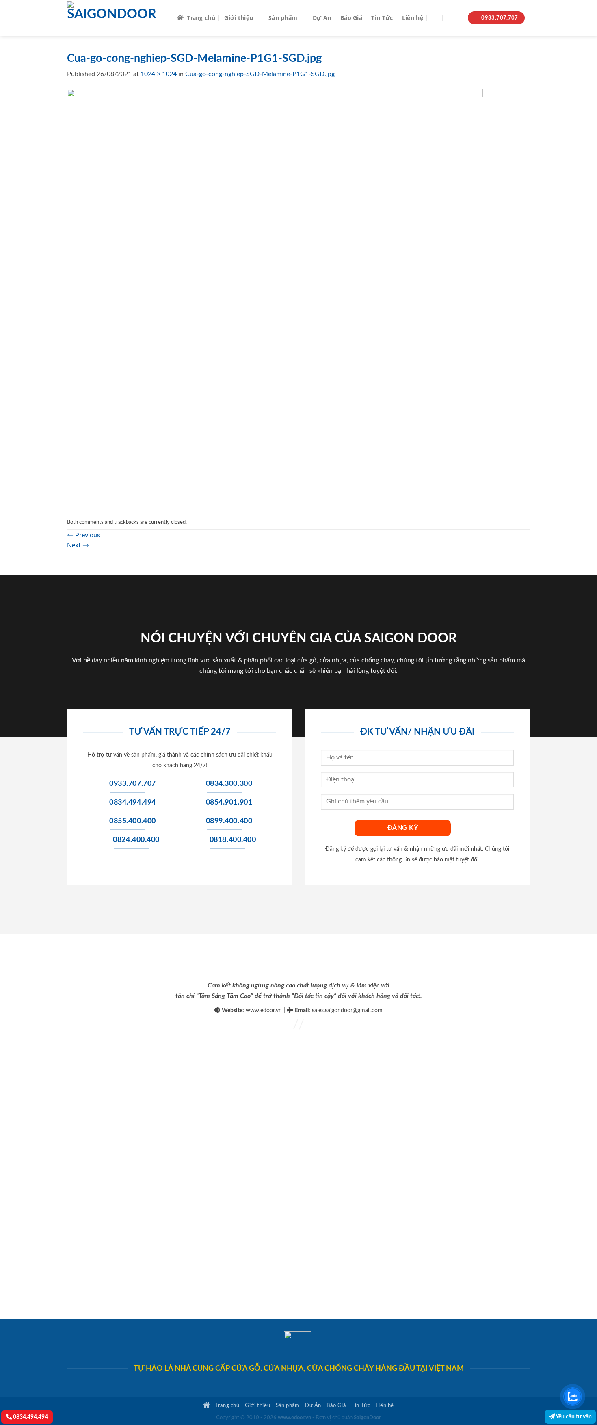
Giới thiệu (238, 18)
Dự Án (322, 18)
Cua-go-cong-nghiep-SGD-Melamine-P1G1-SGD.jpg (260, 74)
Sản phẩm (282, 18)
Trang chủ (201, 18)
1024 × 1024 (159, 74)
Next (78, 545)
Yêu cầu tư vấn (573, 1417)
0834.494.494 (30, 1417)
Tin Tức (382, 18)
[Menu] (453, 18)
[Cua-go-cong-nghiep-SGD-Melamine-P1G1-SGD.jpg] (275, 296)
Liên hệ (412, 18)
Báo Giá (351, 18)
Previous (83, 535)
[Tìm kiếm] (435, 18)
